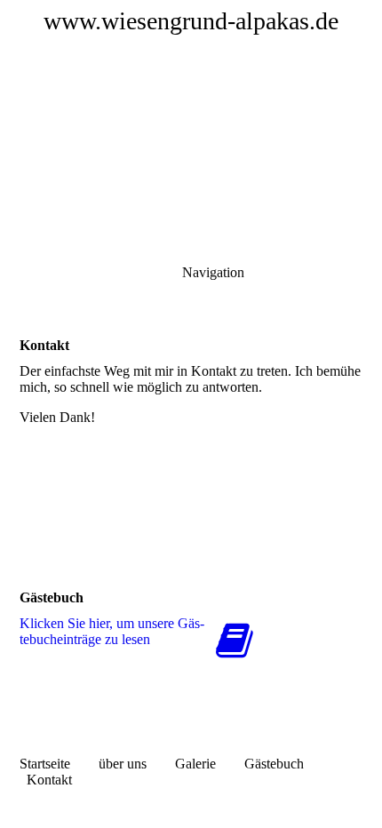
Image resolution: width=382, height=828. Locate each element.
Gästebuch (274, 763)
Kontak (47, 779)
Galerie (195, 763)
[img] (191, 124)
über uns (123, 763)
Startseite (45, 763)
